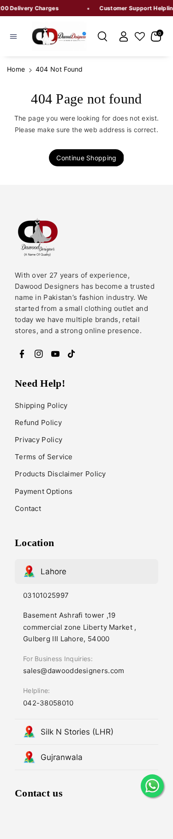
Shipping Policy (41, 405)
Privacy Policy (38, 439)
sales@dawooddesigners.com (74, 670)
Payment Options (44, 491)
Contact (28, 508)
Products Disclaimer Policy (60, 473)
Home (16, 69)
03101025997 (46, 595)
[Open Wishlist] (140, 36)
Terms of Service (44, 456)
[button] (13, 36)
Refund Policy (38, 422)
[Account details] (123, 36)
